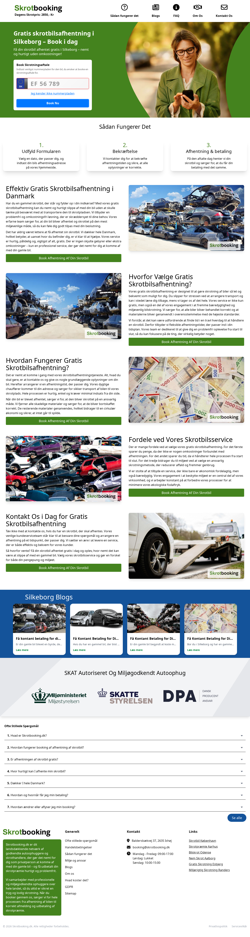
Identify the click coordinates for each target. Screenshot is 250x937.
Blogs (69, 867)
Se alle (237, 818)
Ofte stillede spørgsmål (81, 841)
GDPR (69, 887)
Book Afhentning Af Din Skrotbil (64, 258)
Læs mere (22, 650)
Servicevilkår (239, 926)
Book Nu (52, 103)
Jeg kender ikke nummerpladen (52, 93)
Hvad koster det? (76, 880)
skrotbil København (202, 841)
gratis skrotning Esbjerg (206, 864)
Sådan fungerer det (78, 854)
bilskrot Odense (200, 852)
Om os (69, 874)
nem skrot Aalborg (202, 858)
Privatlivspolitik (218, 926)
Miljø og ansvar (75, 860)
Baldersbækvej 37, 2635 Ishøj (152, 841)
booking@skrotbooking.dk (151, 847)
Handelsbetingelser (78, 847)
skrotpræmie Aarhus (203, 847)
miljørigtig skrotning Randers (209, 870)
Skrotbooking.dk (22, 926)
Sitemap (70, 893)
